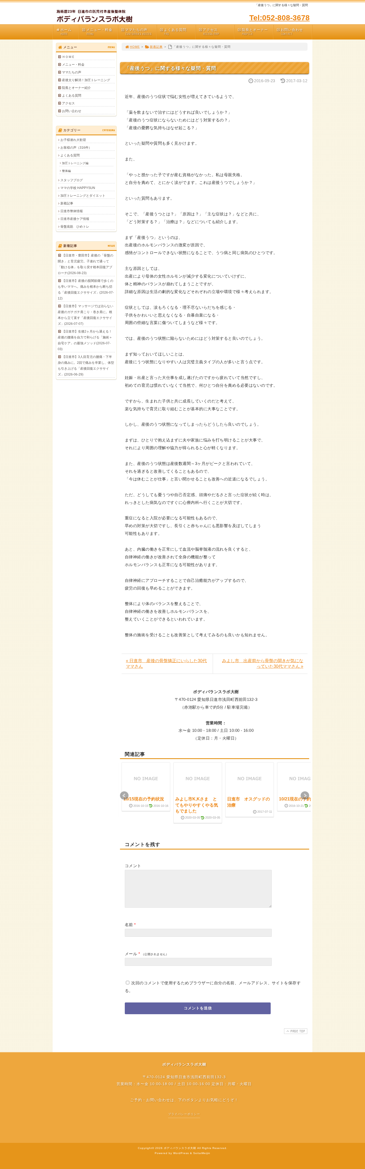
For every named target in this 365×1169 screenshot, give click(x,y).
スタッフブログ (71, 180)
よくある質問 (175, 32)
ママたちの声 (138, 32)
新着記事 (156, 46)
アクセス (211, 32)
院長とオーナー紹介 (76, 88)
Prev (124, 795)
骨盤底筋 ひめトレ (74, 226)
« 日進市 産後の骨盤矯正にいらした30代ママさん (166, 663)
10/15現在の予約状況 (143, 799)
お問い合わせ (292, 32)
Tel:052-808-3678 (279, 18)
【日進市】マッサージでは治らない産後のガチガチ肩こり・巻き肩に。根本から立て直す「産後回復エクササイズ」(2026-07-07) (85, 315)
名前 (129, 924)
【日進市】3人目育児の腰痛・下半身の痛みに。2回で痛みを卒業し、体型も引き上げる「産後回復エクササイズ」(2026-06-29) (86, 365)
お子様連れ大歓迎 (73, 140)
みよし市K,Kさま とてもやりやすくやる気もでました (196, 805)
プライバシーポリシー (184, 1114)
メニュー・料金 (99, 32)
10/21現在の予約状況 (299, 799)
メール (131, 953)
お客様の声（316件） (76, 147)
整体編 (66, 170)
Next (305, 795)
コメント (133, 865)
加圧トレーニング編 (75, 163)
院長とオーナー (255, 32)
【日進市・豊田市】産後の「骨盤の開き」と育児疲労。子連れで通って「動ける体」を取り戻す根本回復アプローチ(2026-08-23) (85, 264)
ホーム (66, 32)
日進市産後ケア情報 (74, 219)
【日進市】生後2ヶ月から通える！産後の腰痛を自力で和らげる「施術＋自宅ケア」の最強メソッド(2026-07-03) (85, 340)
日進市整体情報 (71, 211)
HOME (135, 46)
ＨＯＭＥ (68, 57)
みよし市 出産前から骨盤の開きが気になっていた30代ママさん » (262, 663)
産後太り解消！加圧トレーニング (86, 80)
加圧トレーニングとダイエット (82, 196)
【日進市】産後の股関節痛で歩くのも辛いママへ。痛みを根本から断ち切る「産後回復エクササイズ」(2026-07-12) (86, 289)
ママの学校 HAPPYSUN (77, 188)
